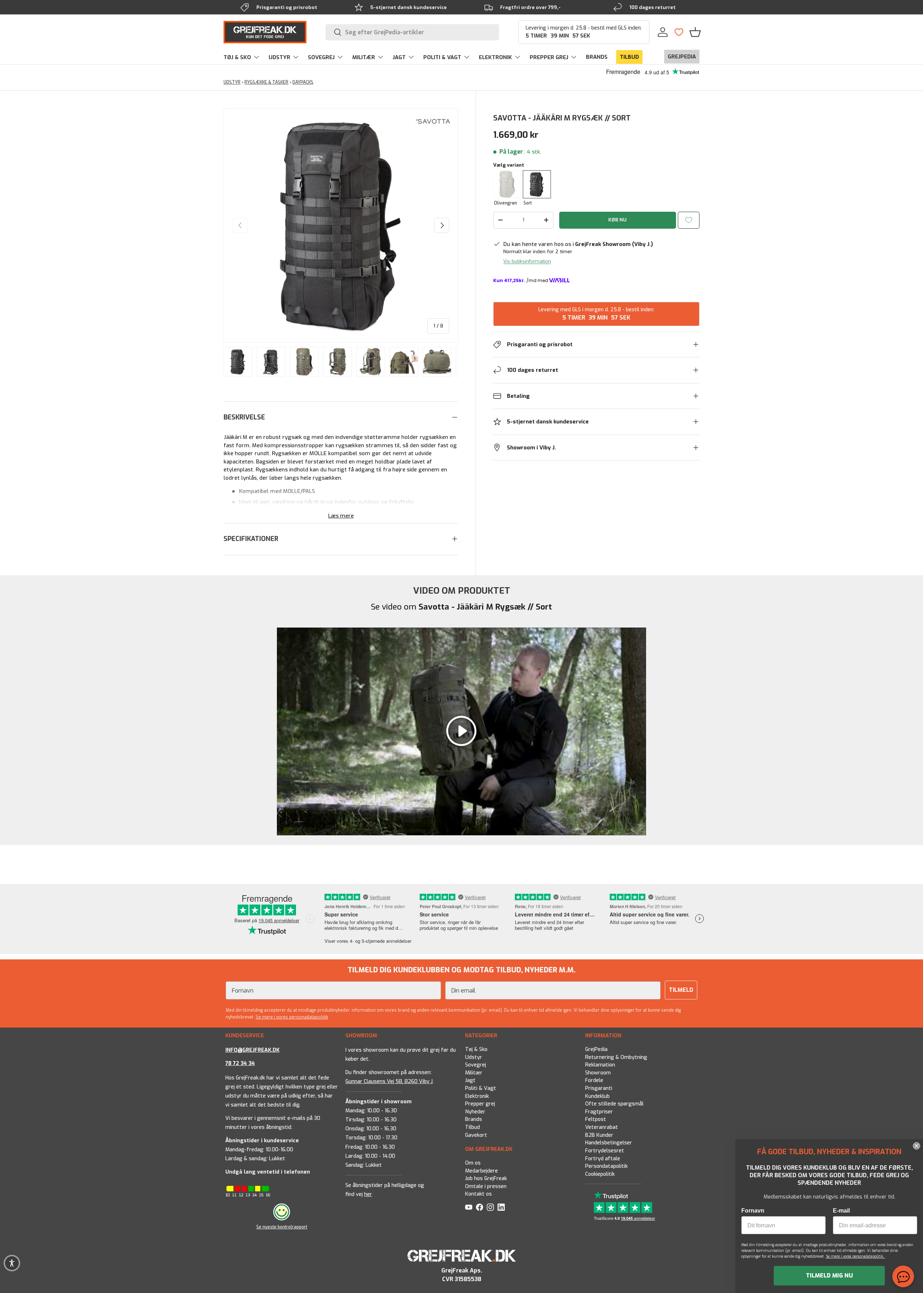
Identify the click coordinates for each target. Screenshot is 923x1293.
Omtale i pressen (486, 1186)
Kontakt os (478, 1194)
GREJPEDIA (682, 56)
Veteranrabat (601, 1127)
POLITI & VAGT (442, 57)
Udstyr (473, 1057)
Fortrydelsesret (604, 1150)
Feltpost (595, 1119)
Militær (473, 1072)
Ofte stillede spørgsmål (614, 1104)
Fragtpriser (599, 1111)
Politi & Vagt (480, 1088)
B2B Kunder (599, 1135)
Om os (473, 1163)
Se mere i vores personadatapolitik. (855, 1256)
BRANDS (597, 57)
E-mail (841, 1211)
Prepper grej (480, 1104)
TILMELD (681, 990)
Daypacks (302, 82)
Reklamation (600, 1065)
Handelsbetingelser (608, 1143)
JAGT (399, 57)
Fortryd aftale (602, 1158)
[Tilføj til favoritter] (688, 220)
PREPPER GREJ (549, 57)
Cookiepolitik (600, 1174)
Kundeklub (597, 1096)
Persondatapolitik (606, 1166)
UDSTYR (279, 57)
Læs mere (341, 515)
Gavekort (476, 1135)
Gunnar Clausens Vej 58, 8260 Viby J (389, 1081)
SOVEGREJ (321, 57)
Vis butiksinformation (527, 261)
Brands (473, 1119)
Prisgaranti (598, 1088)
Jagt (470, 1080)
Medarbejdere (481, 1170)
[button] (695, 32)
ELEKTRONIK (495, 57)
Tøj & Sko (476, 1049)
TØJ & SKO (237, 57)
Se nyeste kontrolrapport (281, 1227)
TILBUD (629, 57)
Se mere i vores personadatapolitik (292, 1017)
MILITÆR (363, 57)
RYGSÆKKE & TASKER (266, 82)
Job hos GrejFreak (486, 1178)
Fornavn (752, 1211)
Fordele (594, 1080)
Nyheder (475, 1111)
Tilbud (472, 1127)
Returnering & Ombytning (616, 1057)
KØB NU (617, 220)
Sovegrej (475, 1065)
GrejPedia (596, 1049)
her (368, 1194)
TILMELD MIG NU (829, 1275)
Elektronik (477, 1096)
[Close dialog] (916, 1145)
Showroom (598, 1072)
